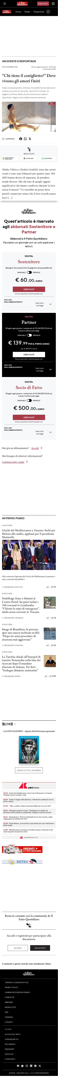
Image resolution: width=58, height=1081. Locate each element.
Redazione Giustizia (12, 645)
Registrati (40, 948)
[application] (29, 117)
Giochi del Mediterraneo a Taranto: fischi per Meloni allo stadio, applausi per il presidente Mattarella (28, 533)
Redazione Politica (12, 587)
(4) (55, 618)
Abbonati (43, 3)
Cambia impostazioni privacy (17, 992)
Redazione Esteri (11, 676)
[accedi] (53, 3)
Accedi (18, 948)
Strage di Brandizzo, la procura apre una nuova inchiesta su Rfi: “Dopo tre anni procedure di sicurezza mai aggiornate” (21, 634)
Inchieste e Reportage (19, 61)
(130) (54, 676)
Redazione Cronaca (12, 618)
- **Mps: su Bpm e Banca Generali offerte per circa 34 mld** (27, 806)
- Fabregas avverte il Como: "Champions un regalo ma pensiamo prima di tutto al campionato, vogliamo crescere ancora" (27, 811)
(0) (55, 587)
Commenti (10, 139)
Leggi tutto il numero (29, 770)
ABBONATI (28, 289)
